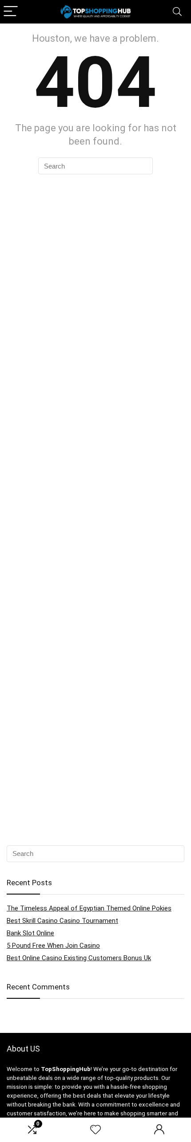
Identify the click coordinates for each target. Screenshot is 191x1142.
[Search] (177, 12)
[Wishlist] (95, 1130)
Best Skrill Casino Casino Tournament (62, 921)
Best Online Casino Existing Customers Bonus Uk (79, 958)
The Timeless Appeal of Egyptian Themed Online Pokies (89, 908)
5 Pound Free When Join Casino (53, 946)
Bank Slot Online (30, 933)
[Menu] (10, 12)
